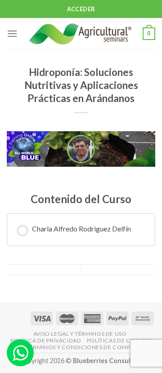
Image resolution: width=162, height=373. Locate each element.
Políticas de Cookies (119, 340)
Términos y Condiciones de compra (82, 347)
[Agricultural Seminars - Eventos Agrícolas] (80, 33)
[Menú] (12, 33)
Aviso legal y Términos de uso (80, 333)
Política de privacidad (45, 340)
